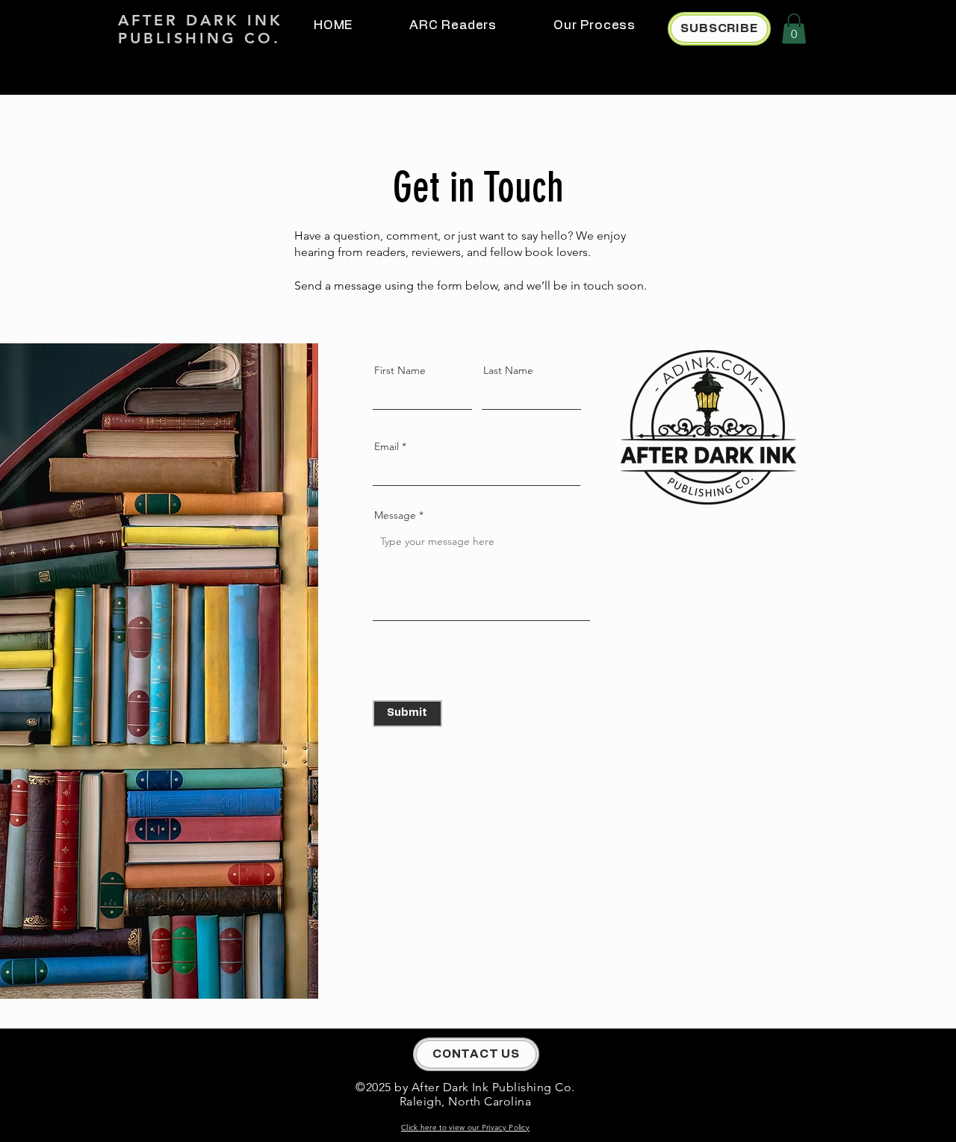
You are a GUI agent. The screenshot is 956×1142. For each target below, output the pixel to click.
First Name (400, 370)
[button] (794, 28)
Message (395, 515)
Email (386, 446)
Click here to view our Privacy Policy (465, 1127)
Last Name (508, 370)
